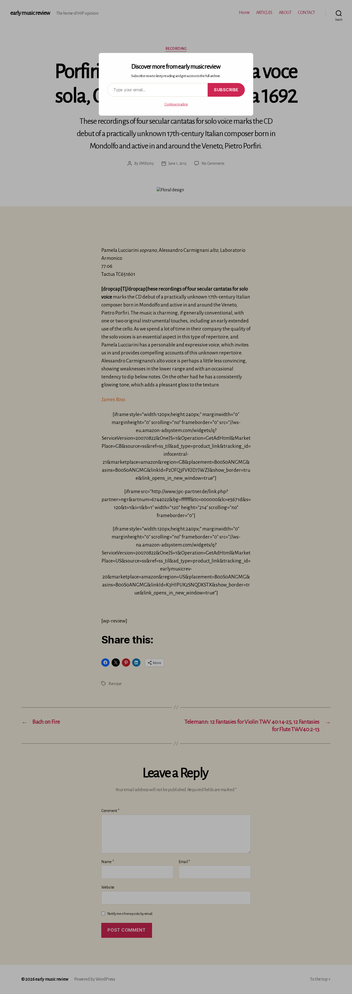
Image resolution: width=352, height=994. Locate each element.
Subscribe (226, 89)
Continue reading (176, 104)
